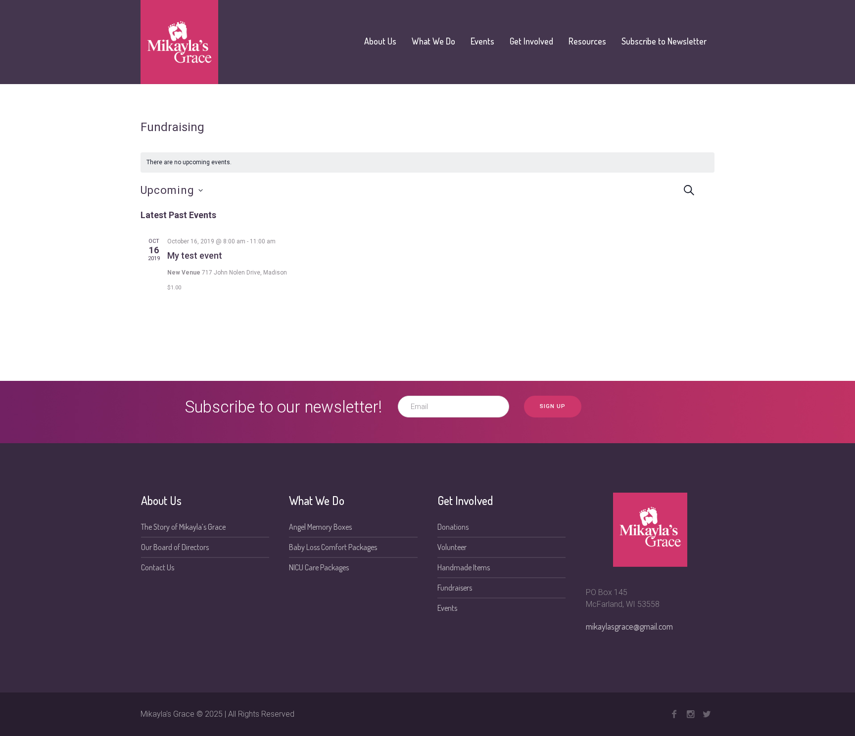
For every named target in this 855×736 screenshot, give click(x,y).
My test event (194, 255)
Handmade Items (463, 567)
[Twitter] (706, 714)
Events (447, 608)
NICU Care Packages (319, 567)
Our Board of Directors (175, 547)
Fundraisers (454, 588)
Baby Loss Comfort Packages (333, 547)
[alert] (427, 162)
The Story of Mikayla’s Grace (183, 527)
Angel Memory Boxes (320, 527)
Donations (453, 527)
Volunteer (452, 547)
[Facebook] (674, 714)
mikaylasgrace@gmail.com (629, 626)
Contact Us (157, 567)
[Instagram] (690, 714)
